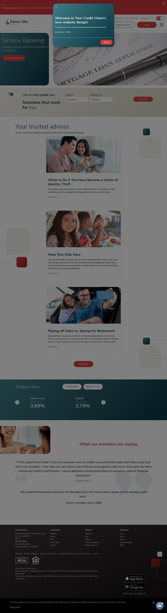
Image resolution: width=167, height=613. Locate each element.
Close (106, 42)
